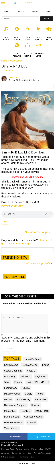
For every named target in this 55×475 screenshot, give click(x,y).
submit (9, 348)
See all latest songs (36, 232)
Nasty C (31, 370)
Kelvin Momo (11, 365)
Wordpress (16, 445)
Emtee (45, 365)
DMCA (48, 449)
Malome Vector (12, 393)
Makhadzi (25, 376)
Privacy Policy (37, 449)
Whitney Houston (13, 422)
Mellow (8, 399)
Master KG (10, 411)
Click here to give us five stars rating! (27, 242)
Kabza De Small (32, 359)
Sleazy (28, 393)
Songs (7, 11)
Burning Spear (11, 416)
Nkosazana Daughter (15, 405)
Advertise (27, 453)
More (48, 11)
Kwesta (18, 382)
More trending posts (39, 263)
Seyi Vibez (40, 376)
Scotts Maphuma (13, 370)
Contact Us (16, 453)
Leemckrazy (10, 388)
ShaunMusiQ (23, 399)
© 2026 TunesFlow (9, 442)
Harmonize (40, 399)
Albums (34, 11)
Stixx (6, 382)
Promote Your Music (42, 453)
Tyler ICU (25, 411)
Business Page (7, 449)
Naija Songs (16, 60)
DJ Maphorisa (30, 365)
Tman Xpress (11, 428)
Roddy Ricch (42, 411)
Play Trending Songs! (28, 457)
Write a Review (22, 449)
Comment (8, 71)
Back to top (26, 463)
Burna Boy (9, 376)
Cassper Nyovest (33, 416)
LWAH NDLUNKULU (38, 382)
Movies (21, 11)
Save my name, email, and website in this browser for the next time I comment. (26, 339)
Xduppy (26, 388)
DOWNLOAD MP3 (12, 206)
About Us (5, 453)
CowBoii (31, 422)
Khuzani (35, 405)
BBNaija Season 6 (9, 457)
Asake (40, 393)
